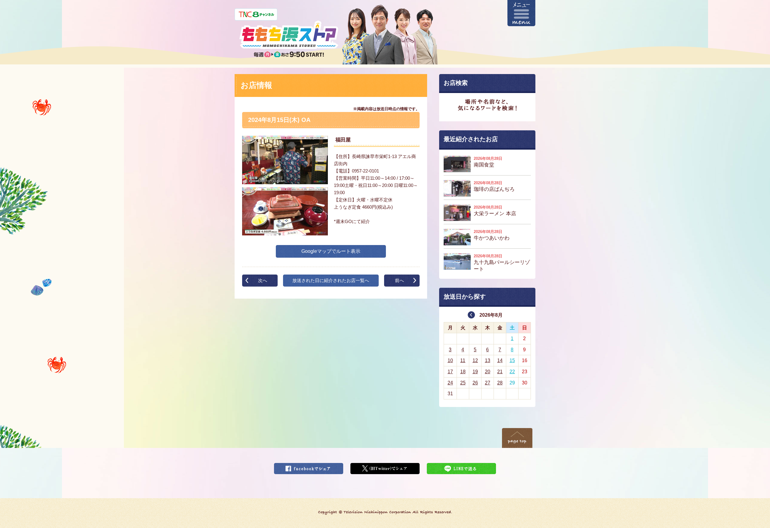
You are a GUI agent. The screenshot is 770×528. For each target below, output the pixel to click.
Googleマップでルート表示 (330, 251)
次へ (262, 280)
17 (450, 371)
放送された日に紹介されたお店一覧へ (330, 280)
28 (500, 382)
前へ (399, 280)
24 (450, 382)
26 (475, 382)
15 (512, 360)
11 (462, 360)
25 (463, 382)
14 (500, 360)
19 (475, 371)
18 (463, 371)
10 (450, 360)
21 (500, 371)
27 (487, 382)
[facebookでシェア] (308, 466)
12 (475, 360)
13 (487, 360)
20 (487, 371)
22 (512, 371)
